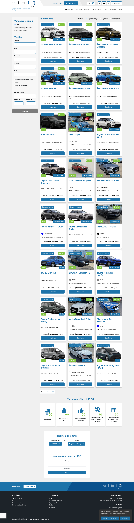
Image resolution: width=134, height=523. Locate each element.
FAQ (13, 500)
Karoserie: (17, 56)
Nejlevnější (105, 19)
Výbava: (16, 63)
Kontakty (52, 507)
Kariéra (51, 505)
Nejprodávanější (93, 19)
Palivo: (16, 71)
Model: (16, 48)
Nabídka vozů (16, 503)
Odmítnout (114, 518)
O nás (50, 498)
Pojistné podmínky (55, 503)
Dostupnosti (116, 19)
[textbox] (15, 44)
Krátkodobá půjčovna (19, 505)
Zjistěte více (124, 518)
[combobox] (25, 44)
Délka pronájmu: (19, 92)
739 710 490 (72, 3)
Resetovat (25, 111)
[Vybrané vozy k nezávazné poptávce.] (108, 3)
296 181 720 (30, 486)
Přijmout (104, 518)
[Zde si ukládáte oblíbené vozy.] (99, 3)
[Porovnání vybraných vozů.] (104, 3)
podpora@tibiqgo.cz (77, 444)
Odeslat (67, 472)
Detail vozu (52, 61)
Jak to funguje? (17, 498)
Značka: (16, 41)
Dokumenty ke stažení (56, 500)
